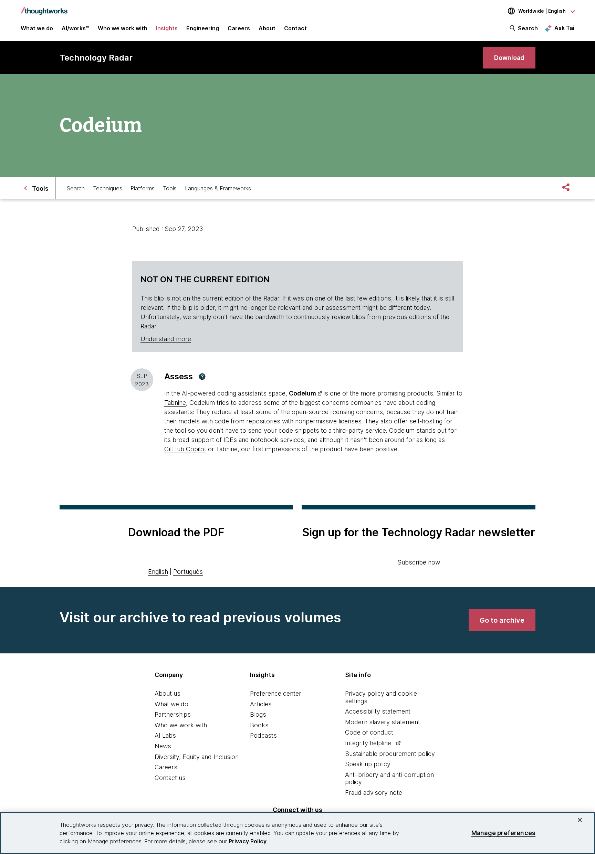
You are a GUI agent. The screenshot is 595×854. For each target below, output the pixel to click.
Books (259, 725)
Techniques (107, 188)
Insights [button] (167, 28)
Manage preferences (503, 832)
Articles (261, 704)
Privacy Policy (248, 841)
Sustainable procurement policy (390, 753)
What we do (171, 704)
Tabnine (175, 402)
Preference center (275, 693)
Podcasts (263, 735)
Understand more (165, 338)
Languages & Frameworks (218, 188)
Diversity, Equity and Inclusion (197, 756)
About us (167, 693)
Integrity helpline (368, 743)
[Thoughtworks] (44, 7)
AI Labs (165, 735)
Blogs (258, 714)
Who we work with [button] (122, 28)
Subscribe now (418, 562)
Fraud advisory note (373, 792)
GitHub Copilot (185, 449)
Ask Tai (564, 27)
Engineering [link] (202, 28)
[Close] (579, 819)
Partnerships (173, 714)
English (158, 571)
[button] (202, 376)
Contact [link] (295, 28)
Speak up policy (367, 764)
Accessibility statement (377, 711)
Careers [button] (239, 28)
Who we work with (181, 725)
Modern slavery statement (382, 722)
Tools (170, 188)
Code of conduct (369, 732)
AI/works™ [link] (75, 28)
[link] (509, 57)
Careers (166, 767)
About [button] (267, 28)
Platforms (143, 188)
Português (188, 571)
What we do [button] (37, 28)
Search (528, 28)
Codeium (302, 393)
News (163, 746)
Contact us (170, 777)
